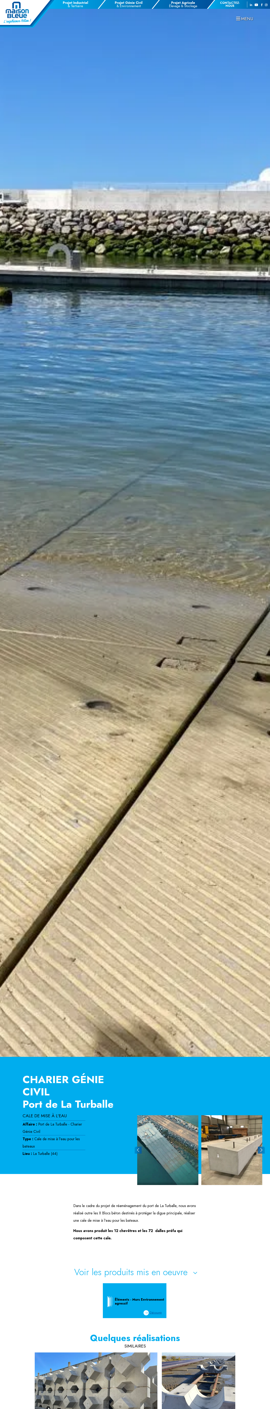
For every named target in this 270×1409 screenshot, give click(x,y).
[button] (138, 1150)
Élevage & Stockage (183, 4)
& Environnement (129, 4)
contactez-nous (230, 4)
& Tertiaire (75, 4)
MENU (247, 18)
